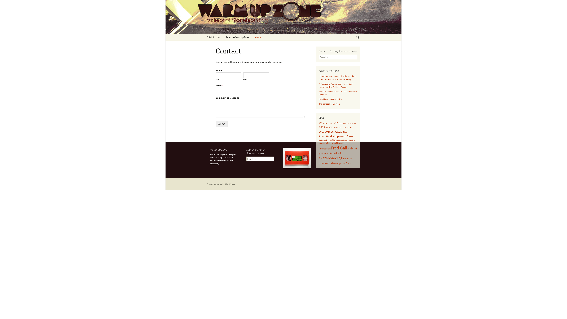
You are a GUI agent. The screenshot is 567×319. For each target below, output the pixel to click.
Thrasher (347, 158)
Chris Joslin (323, 143)
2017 (321, 131)
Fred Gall (339, 148)
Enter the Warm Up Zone (237, 37)
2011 (331, 127)
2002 (347, 123)
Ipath (321, 153)
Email (219, 85)
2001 (344, 123)
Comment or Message (228, 97)
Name (219, 70)
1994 (325, 123)
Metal (333, 153)
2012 (336, 127)
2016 (351, 128)
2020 (339, 131)
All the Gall (342, 137)
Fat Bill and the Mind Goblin (330, 99)
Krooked (327, 153)
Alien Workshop (329, 136)
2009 (322, 127)
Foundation (325, 148)
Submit (221, 123)
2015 (347, 128)
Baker (350, 136)
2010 (326, 128)
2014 (344, 128)
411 (320, 123)
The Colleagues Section (329, 103)
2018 (328, 132)
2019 (333, 131)
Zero (348, 163)
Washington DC (339, 163)
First (217, 80)
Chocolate (351, 140)
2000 (340, 123)
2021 (345, 131)
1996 (330, 123)
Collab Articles (213, 37)
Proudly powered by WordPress (221, 184)
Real (338, 153)
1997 (335, 123)
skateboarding (330, 158)
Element (339, 143)
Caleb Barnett (343, 140)
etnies (345, 143)
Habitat (352, 148)
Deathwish (331, 143)
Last (245, 80)
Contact (259, 37)
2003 (351, 123)
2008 (354, 123)
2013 (340, 127)
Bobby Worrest (332, 140)
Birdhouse (322, 140)
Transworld (326, 163)
